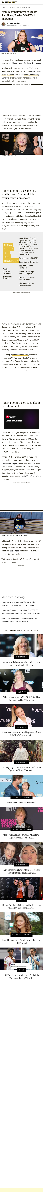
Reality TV (18, 7)
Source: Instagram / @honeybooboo (14, 535)
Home (3, 7)
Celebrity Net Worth (20, 355)
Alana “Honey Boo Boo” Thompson (26, 63)
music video (14, 551)
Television (10, 7)
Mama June (26, 7)
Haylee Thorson (14, 23)
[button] (39, 2)
